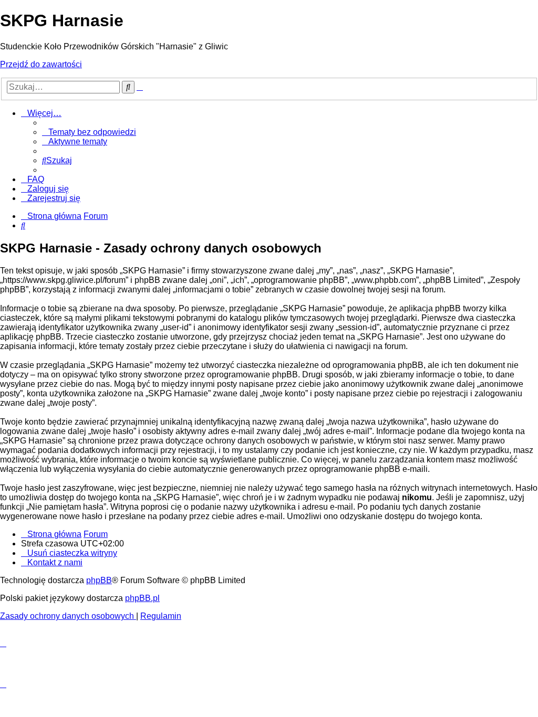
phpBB (99, 580)
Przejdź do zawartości (41, 64)
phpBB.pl (142, 598)
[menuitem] (89, 132)
